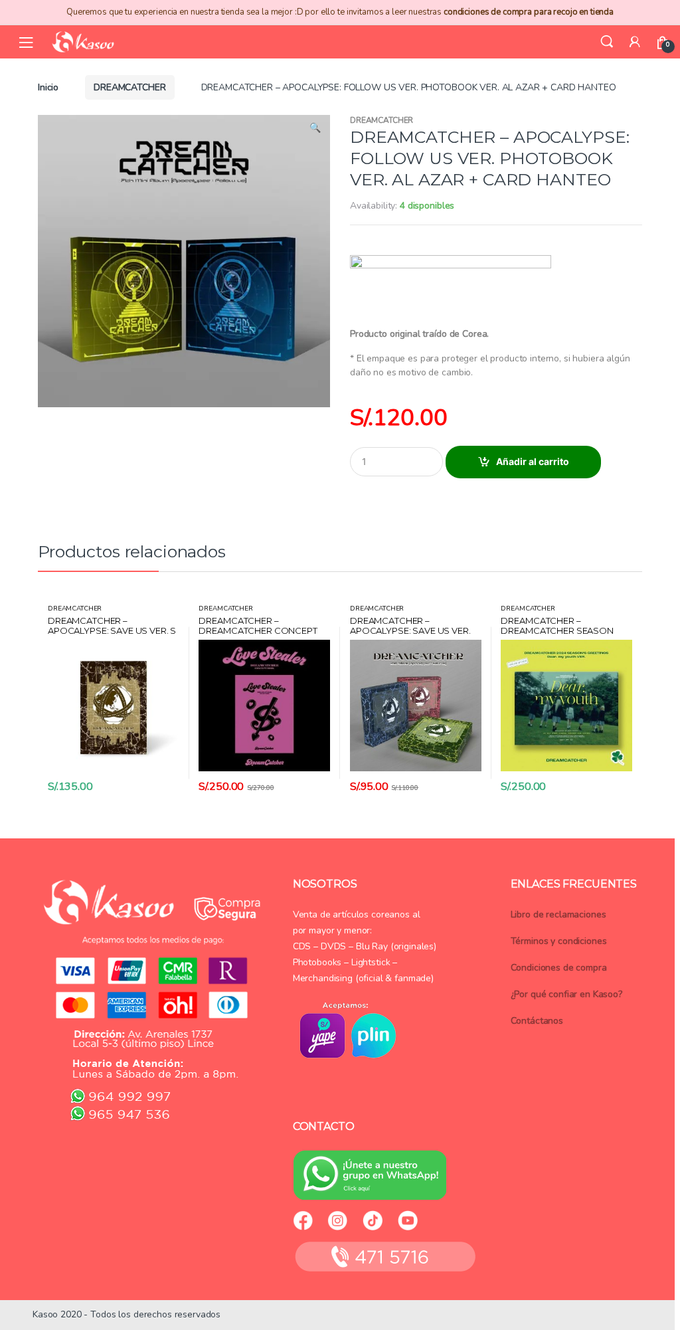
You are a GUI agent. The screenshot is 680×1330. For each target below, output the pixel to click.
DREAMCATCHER (129, 87)
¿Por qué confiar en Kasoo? (566, 994)
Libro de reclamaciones (558, 914)
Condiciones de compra (559, 967)
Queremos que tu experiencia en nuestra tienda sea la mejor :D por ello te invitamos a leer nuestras (340, 12)
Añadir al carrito (532, 461)
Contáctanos (537, 1020)
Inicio (48, 87)
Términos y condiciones (559, 941)
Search (607, 42)
